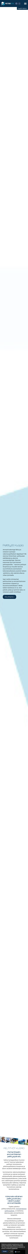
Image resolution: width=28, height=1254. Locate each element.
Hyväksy (5, 1251)
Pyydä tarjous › (22, 8)
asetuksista (14, 1248)
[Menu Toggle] (25, 3)
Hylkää (11, 1251)
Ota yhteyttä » (9, 597)
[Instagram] (19, 3)
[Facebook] (16, 3)
